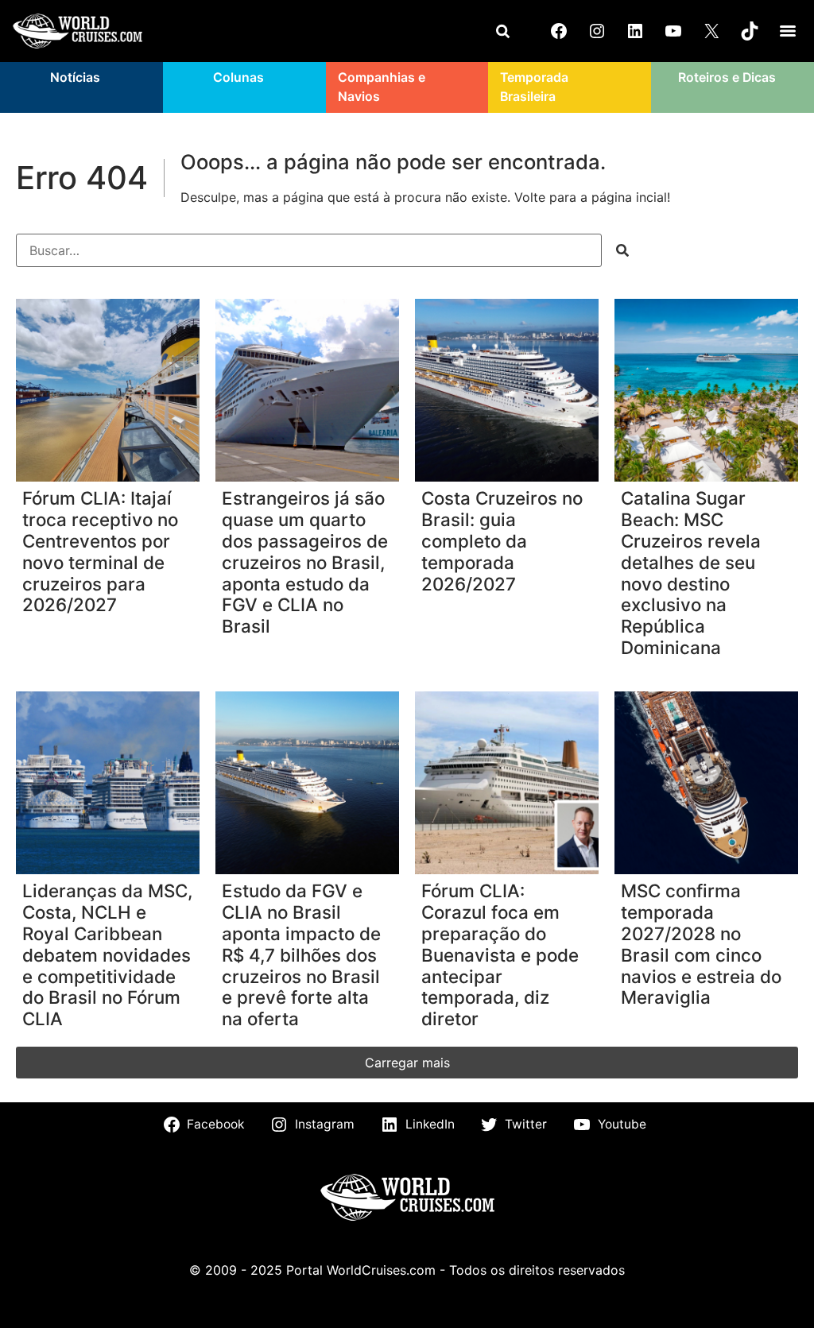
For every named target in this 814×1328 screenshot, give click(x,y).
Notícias (75, 77)
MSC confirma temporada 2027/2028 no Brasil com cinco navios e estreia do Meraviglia (701, 944)
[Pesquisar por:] (309, 250)
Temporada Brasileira (534, 87)
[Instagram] (597, 31)
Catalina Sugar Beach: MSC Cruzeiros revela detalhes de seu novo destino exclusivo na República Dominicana (691, 573)
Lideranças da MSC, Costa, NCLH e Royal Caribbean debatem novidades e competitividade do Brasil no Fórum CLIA (107, 955)
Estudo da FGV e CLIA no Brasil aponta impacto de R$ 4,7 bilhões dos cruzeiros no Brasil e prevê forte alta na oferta (301, 955)
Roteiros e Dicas (727, 77)
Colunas (238, 77)
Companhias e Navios (381, 87)
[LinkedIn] (635, 31)
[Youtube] (673, 31)
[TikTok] (749, 31)
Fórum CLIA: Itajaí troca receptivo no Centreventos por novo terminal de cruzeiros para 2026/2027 (100, 551)
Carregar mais (407, 1063)
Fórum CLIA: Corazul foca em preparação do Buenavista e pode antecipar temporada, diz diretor (500, 955)
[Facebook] (558, 31)
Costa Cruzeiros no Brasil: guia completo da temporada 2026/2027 (502, 541)
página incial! (630, 197)
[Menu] (787, 31)
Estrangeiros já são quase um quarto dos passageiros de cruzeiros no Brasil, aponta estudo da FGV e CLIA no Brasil (305, 562)
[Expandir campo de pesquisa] (502, 31)
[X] (711, 31)
